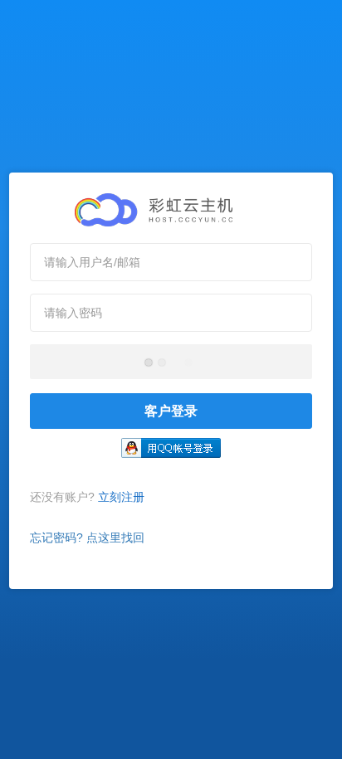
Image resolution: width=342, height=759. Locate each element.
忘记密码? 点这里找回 (87, 537)
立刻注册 (121, 497)
